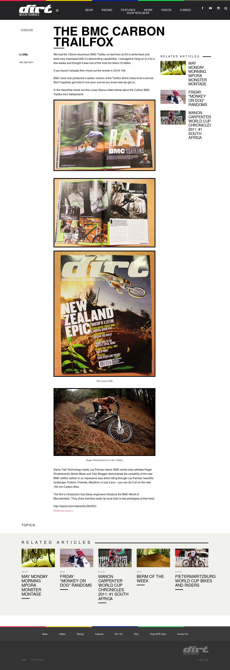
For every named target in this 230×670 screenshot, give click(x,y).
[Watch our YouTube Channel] (210, 8)
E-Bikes (185, 10)
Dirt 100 (118, 633)
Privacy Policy (36, 659)
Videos (166, 10)
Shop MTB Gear (138, 13)
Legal (24, 659)
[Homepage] (195, 649)
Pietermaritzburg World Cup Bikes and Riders (191, 570)
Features (128, 10)
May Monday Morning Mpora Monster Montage (185, 74)
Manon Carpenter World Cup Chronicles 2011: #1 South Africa (185, 125)
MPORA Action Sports (62, 511)
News (148, 10)
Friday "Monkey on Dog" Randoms (185, 99)
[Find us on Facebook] (202, 8)
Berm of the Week (153, 568)
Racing (107, 10)
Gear (89, 10)
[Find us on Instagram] (218, 8)
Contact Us (182, 633)
